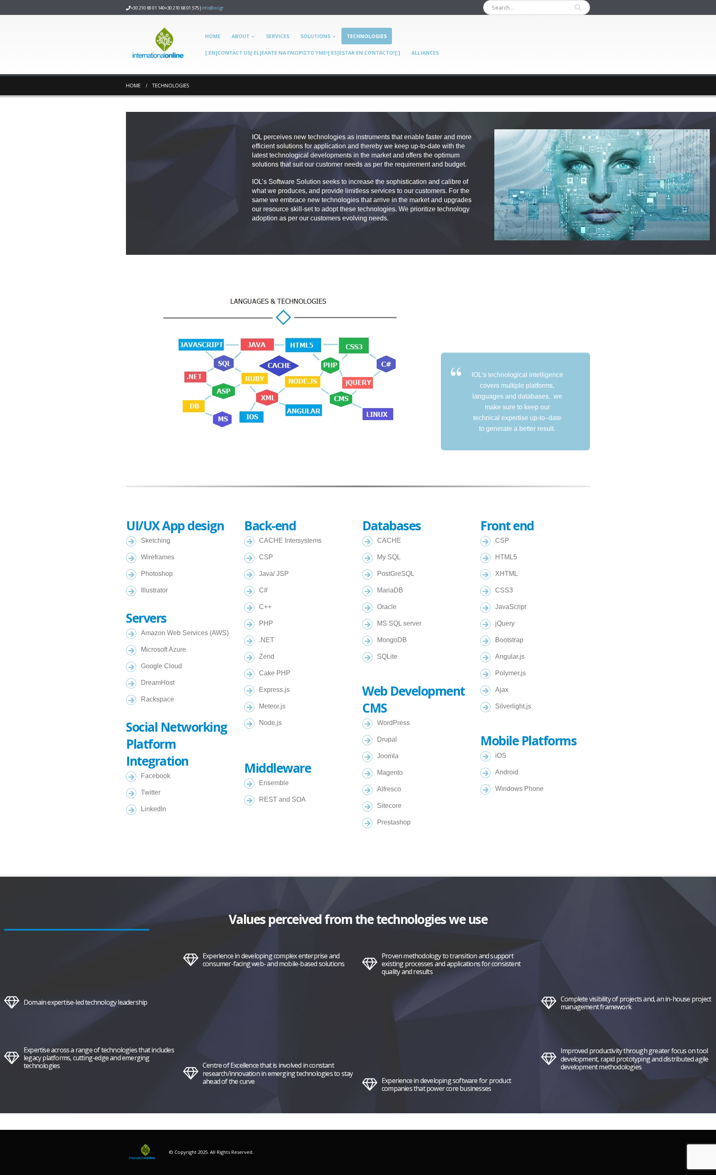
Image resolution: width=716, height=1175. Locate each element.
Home (212, 36)
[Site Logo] (158, 44)
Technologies (367, 36)
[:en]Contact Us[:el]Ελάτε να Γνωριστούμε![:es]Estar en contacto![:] (302, 52)
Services (277, 36)
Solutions (315, 36)
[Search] (578, 7)
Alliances (425, 52)
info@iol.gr (212, 8)
